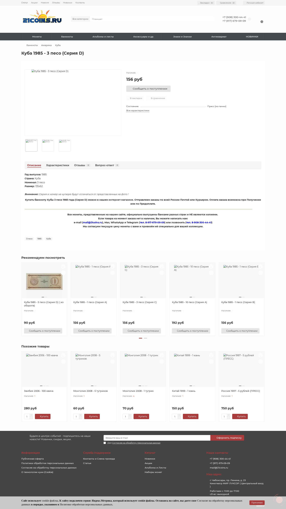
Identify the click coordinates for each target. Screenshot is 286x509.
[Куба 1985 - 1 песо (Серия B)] (241, 281)
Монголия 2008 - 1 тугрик (138, 390)
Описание (34, 165)
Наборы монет (153, 472)
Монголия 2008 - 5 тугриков (90, 390)
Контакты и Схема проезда (99, 458)
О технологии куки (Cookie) (37, 472)
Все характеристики (137, 110)
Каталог (150, 452)
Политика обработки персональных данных (47, 463)
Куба (58, 45)
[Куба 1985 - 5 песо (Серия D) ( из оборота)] (44, 281)
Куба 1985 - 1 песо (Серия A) (90, 302)
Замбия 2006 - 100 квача (38, 390)
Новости (45, 2)
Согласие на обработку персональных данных (48, 467)
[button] (140, 338)
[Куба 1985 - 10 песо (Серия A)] (192, 281)
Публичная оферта (32, 458)
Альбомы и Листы (155, 467)
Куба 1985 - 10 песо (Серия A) (189, 302)
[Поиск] (210, 19)
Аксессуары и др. (143, 36)
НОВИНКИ (252, 36)
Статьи (24, 2)
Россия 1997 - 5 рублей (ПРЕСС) (240, 390)
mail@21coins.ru (219, 467)
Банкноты (67, 36)
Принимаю (257, 502)
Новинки (67, 2)
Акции (34, 2)
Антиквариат (219, 36)
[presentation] (21, 299)
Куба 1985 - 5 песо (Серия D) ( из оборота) (44, 304)
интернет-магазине (121, 199)
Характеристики (57, 165)
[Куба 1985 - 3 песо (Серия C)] (143, 281)
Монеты (37, 36)
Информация (30, 452)
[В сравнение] (63, 272)
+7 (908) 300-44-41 (234, 17)
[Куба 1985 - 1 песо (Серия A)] (93, 281)
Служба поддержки (97, 452)
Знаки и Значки (182, 36)
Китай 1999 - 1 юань (183, 390)
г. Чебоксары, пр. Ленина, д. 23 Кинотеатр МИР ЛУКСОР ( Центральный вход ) (236, 483)
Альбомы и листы (103, 36)
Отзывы (56, 2)
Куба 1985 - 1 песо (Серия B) (238, 302)
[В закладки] (63, 266)
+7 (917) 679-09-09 (234, 20)
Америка (46, 45)
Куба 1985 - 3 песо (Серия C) (140, 302)
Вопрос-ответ (106, 165)
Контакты (80, 2)
